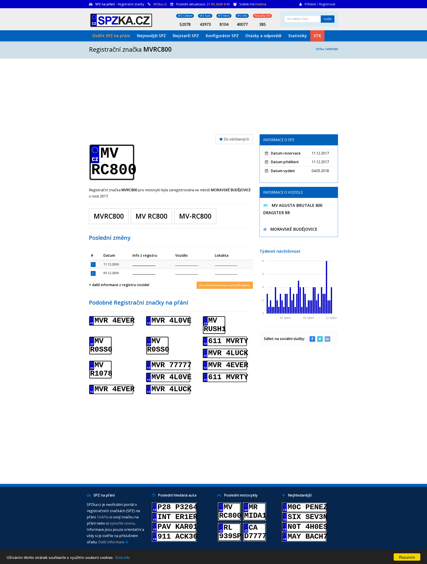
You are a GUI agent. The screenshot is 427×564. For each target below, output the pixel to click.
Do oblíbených (236, 139)
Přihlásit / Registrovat (319, 4)
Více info (122, 557)
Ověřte (103, 517)
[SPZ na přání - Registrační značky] (121, 19)
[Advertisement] (213, 96)
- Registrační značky (119, 4)
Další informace (111, 542)
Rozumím (407, 557)
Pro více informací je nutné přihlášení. (224, 285)
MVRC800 (332, 49)
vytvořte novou (122, 523)
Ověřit (328, 19)
